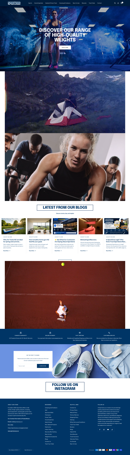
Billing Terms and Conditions (77, 422)
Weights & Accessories (51, 436)
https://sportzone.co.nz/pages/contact (18, 428)
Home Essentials (38, 3)
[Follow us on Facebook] (100, 429)
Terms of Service (74, 415)
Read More (6, 250)
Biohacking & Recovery (88, 240)
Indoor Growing (49, 429)
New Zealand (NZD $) (13, 450)
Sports (30, 3)
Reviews (72, 427)
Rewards (84, 3)
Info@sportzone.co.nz (16, 421)
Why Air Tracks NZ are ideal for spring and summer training (13, 242)
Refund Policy (73, 412)
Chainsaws (48, 415)
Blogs (46, 439)
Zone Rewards (73, 434)
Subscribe (43, 366)
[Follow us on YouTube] (108, 429)
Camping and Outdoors (51, 407)
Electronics (48, 427)
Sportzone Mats (49, 412)
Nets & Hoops (48, 422)
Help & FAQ (73, 432)
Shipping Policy (74, 417)
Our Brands (73, 441)
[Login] (118, 3)
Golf (46, 410)
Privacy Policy (73, 410)
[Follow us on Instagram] (104, 429)
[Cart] (121, 3)
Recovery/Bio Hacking (50, 432)
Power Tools (48, 417)
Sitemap (72, 419)
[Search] (115, 3)
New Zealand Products (51, 424)
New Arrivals (76, 3)
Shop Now (65, 47)
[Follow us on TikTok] (112, 429)
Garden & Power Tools (51, 3)
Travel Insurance (74, 436)
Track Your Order (49, 444)
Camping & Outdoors (64, 3)
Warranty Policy (74, 439)
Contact (99, 3)
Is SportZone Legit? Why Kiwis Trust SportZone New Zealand (115, 242)
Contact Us (48, 441)
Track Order (92, 3)
